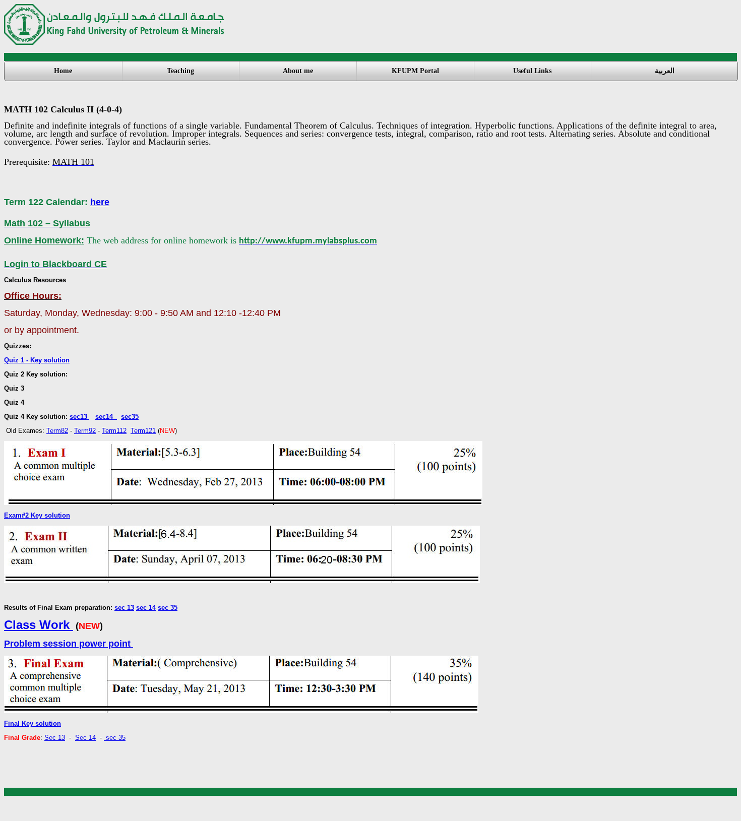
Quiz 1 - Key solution (37, 360)
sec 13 (124, 607)
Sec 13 (54, 737)
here (99, 202)
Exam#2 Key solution (37, 515)
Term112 (114, 430)
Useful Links (532, 71)
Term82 (57, 430)
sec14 (106, 416)
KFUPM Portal (415, 71)
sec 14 (146, 607)
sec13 (79, 416)
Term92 (85, 430)
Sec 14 (85, 737)
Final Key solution (32, 723)
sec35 (130, 416)
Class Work (38, 624)
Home (63, 71)
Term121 (143, 430)
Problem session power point (68, 644)
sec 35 (167, 607)
